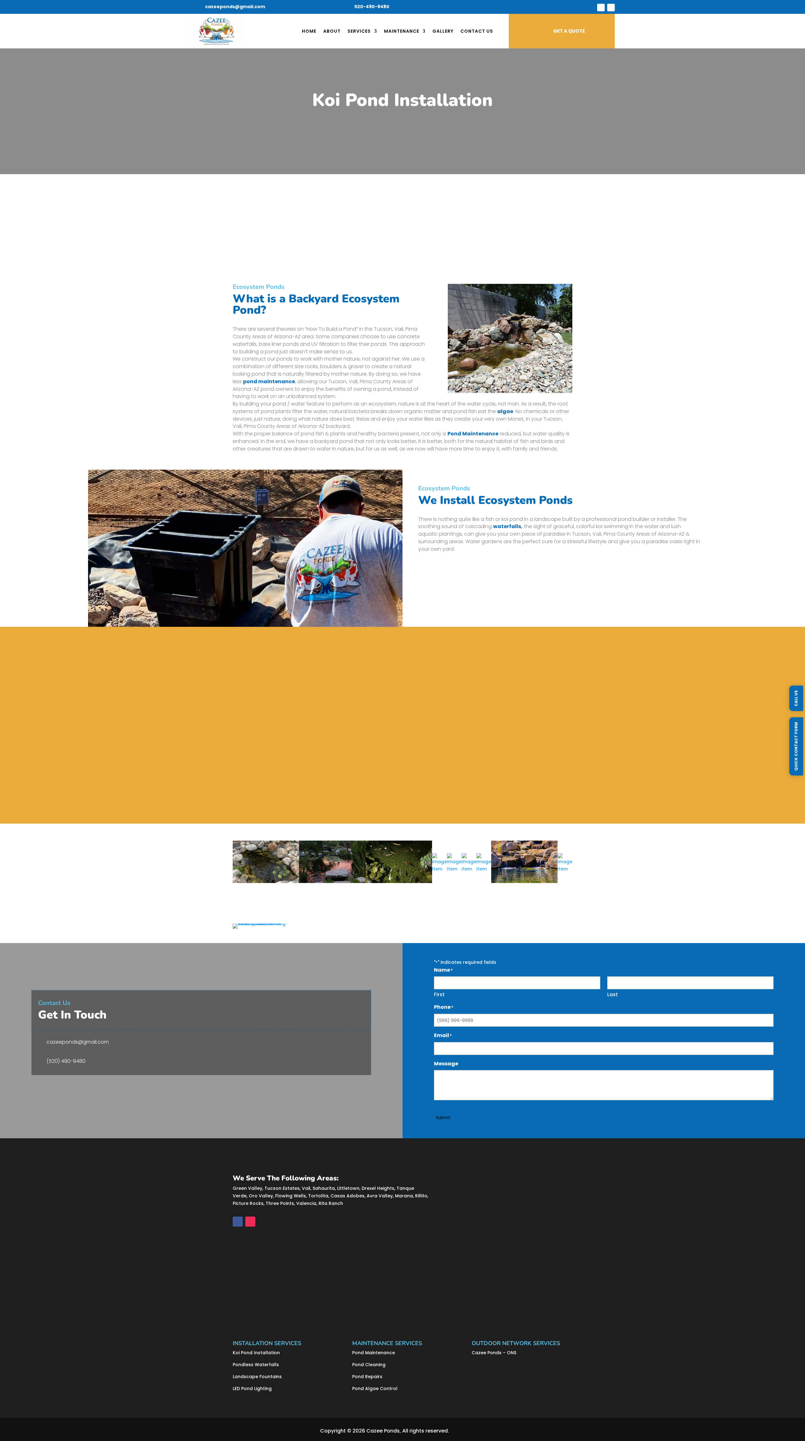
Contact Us (476, 31)
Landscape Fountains (257, 1376)
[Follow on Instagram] (611, 7)
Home (309, 31)
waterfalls (507, 526)
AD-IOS (468, 1431)
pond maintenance (269, 381)
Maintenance (401, 31)
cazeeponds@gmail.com (235, 6)
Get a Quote (255, 797)
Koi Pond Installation (256, 1353)
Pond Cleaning (369, 1364)
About (332, 31)
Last (612, 994)
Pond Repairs (367, 1376)
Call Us (796, 698)
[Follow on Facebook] (601, 7)
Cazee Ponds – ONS (494, 1353)
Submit (443, 1118)
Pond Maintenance (373, 1353)
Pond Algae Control (374, 1388)
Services (359, 31)
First (439, 994)
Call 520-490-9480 (275, 254)
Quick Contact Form (796, 746)
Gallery (442, 31)
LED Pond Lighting (252, 1388)
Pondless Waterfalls (256, 1364)
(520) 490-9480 (66, 1061)
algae (505, 411)
